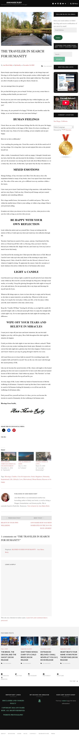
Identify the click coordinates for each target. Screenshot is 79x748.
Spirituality (17, 65)
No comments (7, 663)
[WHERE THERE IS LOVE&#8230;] (43, 456)
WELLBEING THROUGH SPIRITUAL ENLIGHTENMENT (8, 464)
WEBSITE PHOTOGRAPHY (13, 715)
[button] (61, 85)
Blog (25, 733)
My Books (11, 733)
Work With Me (44, 733)
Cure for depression (24, 476)
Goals (33, 476)
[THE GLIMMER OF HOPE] (26, 456)
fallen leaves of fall (39, 255)
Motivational (27, 479)
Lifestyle (16, 479)
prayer (32, 373)
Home (19, 733)
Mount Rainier (36, 479)
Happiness (39, 476)
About (3, 733)
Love (21, 479)
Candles (14, 476)
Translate (68, 130)
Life (11, 479)
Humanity (46, 476)
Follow (58, 38)
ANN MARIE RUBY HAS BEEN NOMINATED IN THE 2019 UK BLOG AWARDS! (41, 523)
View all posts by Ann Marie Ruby (38, 506)
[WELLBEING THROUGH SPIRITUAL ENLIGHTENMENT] (8, 456)
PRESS (53, 733)
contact (64, 700)
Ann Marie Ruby (14, 2)
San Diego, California (60, 121)
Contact (33, 733)
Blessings (8, 476)
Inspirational (5, 479)
